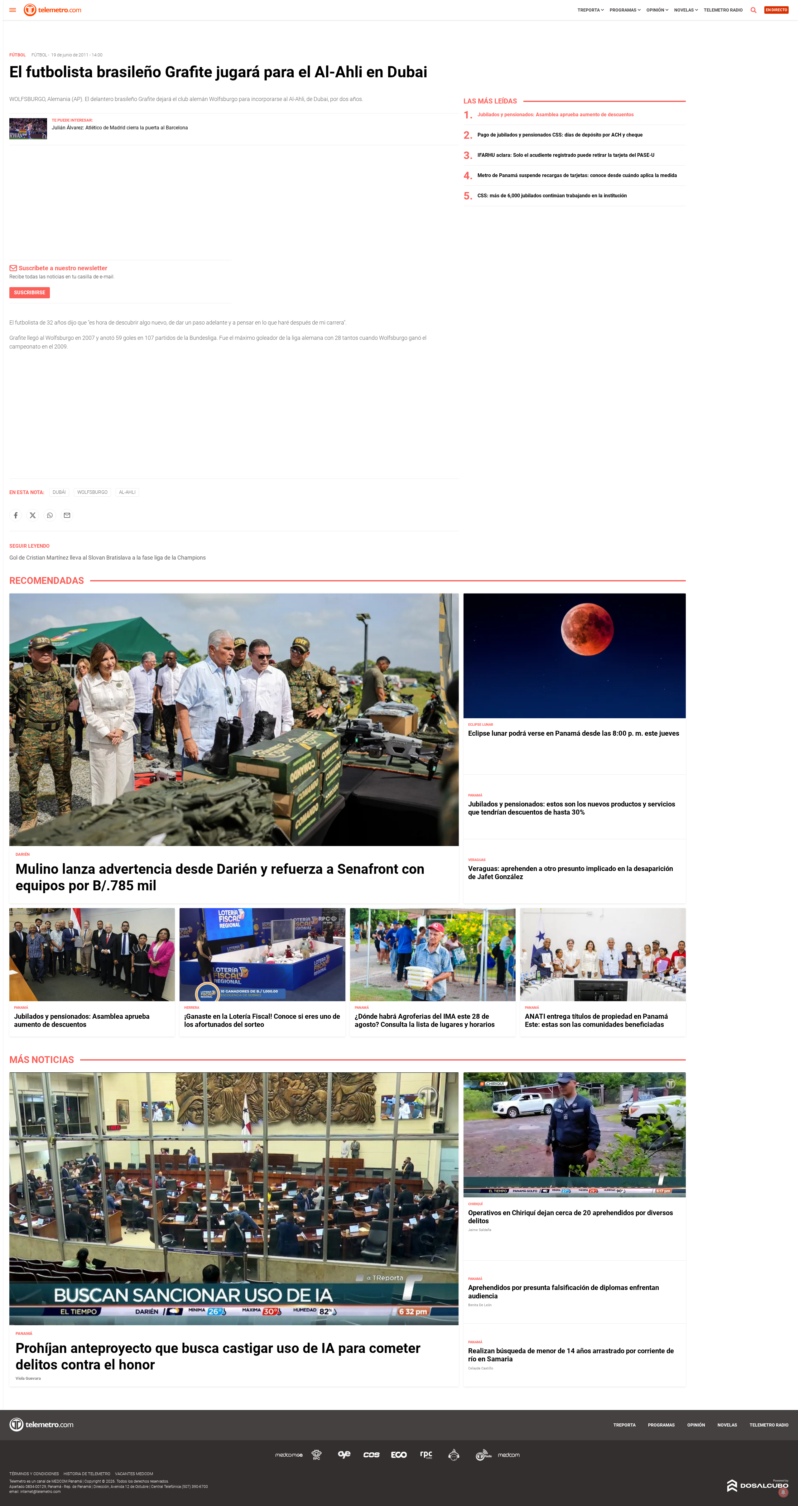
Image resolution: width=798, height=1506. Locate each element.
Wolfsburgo (92, 492)
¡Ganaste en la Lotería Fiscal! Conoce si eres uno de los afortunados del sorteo (262, 1020)
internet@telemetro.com (40, 1491)
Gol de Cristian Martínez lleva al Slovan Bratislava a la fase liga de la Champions (107, 557)
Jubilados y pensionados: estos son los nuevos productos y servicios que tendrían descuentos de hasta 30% (571, 808)
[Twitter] (33, 515)
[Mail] (67, 515)
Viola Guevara (28, 1378)
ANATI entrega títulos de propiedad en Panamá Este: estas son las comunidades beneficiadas (596, 1020)
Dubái (59, 492)
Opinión (655, 10)
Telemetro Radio (723, 10)
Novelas (684, 10)
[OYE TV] (344, 1460)
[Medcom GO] (289, 1460)
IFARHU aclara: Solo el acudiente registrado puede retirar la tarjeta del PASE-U (566, 155)
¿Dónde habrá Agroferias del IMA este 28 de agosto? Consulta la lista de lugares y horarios (425, 1020)
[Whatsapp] (50, 515)
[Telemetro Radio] (481, 1460)
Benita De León (480, 1305)
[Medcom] (508, 1460)
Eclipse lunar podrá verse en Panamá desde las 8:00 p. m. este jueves (573, 733)
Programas (623, 10)
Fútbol (39, 54)
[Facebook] (15, 515)
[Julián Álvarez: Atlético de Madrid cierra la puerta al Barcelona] (28, 138)
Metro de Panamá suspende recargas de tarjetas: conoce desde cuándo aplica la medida (577, 175)
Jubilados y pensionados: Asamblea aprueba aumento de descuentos (556, 115)
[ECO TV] (399, 1460)
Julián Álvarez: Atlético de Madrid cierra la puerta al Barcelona (120, 128)
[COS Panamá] (371, 1460)
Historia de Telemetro (87, 1473)
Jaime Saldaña (479, 1230)
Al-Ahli (127, 492)
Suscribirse (29, 293)
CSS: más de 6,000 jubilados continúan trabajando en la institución (552, 196)
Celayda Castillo (480, 1368)
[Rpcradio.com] (426, 1460)
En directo (776, 10)
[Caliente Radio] (454, 1460)
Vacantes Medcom (134, 1473)
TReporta (589, 10)
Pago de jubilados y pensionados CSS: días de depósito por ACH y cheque (560, 135)
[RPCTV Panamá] (316, 1460)
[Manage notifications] (783, 1492)
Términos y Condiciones (34, 1473)
